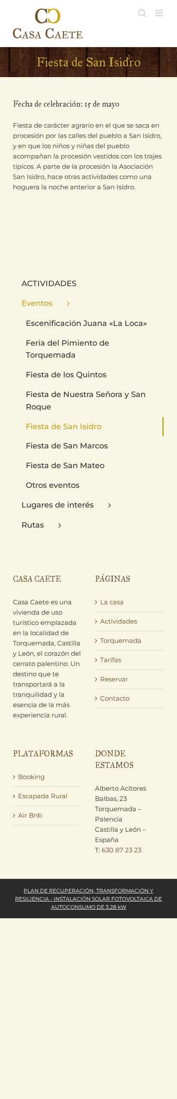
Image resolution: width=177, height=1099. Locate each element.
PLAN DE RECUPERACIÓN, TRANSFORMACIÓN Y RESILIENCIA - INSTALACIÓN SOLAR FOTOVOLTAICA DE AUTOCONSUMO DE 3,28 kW (88, 898)
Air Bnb (30, 815)
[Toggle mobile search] (142, 13)
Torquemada (120, 640)
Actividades (118, 621)
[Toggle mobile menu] (159, 13)
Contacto (114, 698)
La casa (112, 602)
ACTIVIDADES (48, 283)
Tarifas (110, 660)
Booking (31, 777)
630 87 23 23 (121, 850)
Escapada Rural (42, 796)
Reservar (114, 679)
